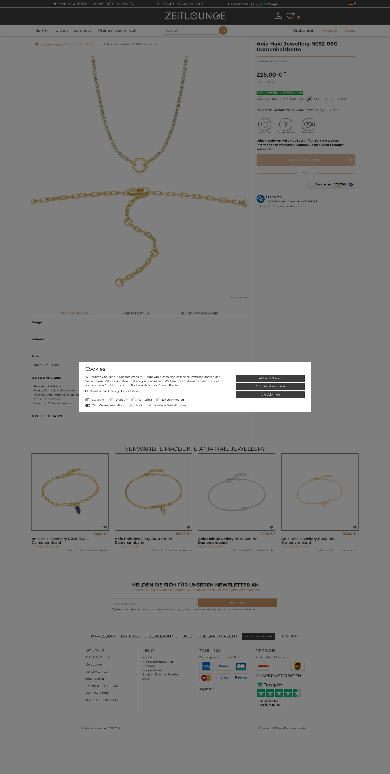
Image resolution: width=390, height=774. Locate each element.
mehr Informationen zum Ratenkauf (291, 201)
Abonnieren (237, 602)
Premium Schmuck (117, 30)
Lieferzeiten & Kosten (271, 657)
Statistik (121, 399)
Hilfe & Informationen (157, 661)
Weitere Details (136, 313)
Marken (41, 30)
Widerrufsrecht (217, 636)
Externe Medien (173, 399)
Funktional (143, 405)
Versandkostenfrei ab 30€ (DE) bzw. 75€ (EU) (93, 4)
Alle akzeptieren (270, 378)
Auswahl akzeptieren (270, 386)
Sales (350, 30)
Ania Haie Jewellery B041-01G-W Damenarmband (144, 540)
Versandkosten (290, 206)
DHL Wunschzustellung (109, 405)
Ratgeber (330, 30)
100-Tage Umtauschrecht (180, 4)
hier (317, 145)
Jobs (145, 679)
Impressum (102, 636)
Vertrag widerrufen (258, 636)
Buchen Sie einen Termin (160, 674)
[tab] (75, 312)
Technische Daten (76, 313)
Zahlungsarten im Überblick (219, 657)
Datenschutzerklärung (149, 636)
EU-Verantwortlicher (199, 313)
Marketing (144, 399)
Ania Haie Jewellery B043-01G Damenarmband (308, 540)
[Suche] (223, 30)
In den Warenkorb (304, 160)
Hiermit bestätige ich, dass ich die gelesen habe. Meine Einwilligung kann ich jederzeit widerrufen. (186, 609)
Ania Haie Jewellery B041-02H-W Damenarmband (227, 540)
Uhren (61, 30)
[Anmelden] (278, 15)
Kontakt (288, 636)
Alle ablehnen (270, 394)
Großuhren (304, 30)
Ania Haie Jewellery (91, 44)
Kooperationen (152, 670)
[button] (330, 184)
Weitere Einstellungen (170, 405)
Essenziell (98, 399)
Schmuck (83, 30)
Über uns (148, 666)
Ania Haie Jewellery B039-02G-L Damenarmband (60, 540)
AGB (187, 636)
